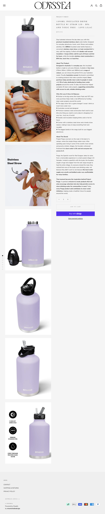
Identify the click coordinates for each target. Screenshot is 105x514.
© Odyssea (9, 504)
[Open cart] (101, 5)
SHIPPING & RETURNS (11, 488)
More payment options (75, 218)
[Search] (96, 5)
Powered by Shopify (11, 506)
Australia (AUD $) (11, 499)
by (12, 508)
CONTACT (7, 485)
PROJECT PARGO (62, 17)
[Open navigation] (4, 5)
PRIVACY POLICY (9, 491)
